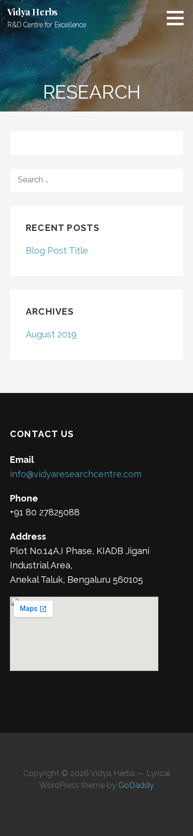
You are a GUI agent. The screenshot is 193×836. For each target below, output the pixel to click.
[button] (178, 18)
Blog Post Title (57, 250)
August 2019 (51, 334)
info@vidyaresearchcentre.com (76, 474)
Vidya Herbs (32, 12)
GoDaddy (136, 785)
